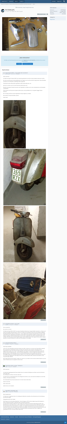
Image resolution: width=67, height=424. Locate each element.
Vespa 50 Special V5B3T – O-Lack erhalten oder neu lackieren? (16, 72)
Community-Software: (33, 422)
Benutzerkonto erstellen (27, 63)
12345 (6, 366)
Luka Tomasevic (7, 73)
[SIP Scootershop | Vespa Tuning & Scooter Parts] (25, 7)
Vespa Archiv (52, 19)
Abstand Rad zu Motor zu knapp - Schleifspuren (14, 365)
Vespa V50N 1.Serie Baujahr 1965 (11, 390)
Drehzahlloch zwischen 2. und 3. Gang (12, 323)
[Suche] (64, 1)
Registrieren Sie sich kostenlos (29, 60)
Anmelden (54, 1)
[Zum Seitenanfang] (65, 422)
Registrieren (59, 1)
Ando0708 (6, 324)
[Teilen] (47, 14)
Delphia (6, 391)
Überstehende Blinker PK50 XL (10, 342)
